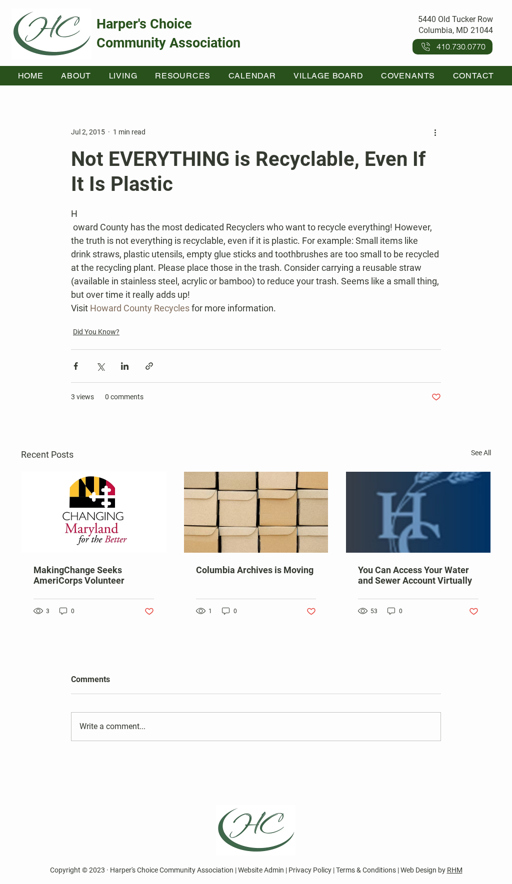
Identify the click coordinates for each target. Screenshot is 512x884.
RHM (454, 870)
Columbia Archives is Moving (255, 570)
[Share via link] (149, 366)
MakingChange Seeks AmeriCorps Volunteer (79, 575)
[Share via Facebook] (75, 366)
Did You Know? (96, 332)
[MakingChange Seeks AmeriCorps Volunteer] (94, 512)
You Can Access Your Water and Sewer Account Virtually (415, 575)
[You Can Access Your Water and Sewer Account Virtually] (418, 512)
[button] (76, 75)
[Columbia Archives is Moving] (256, 512)
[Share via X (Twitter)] (100, 366)
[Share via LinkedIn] (125, 366)
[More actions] (435, 132)
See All (481, 453)
